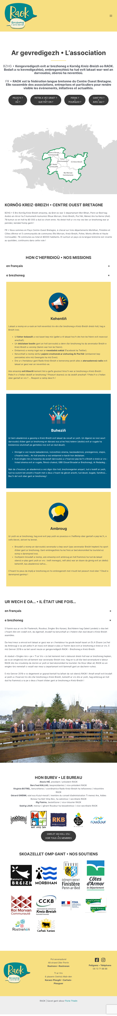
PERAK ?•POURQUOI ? (75, 100)
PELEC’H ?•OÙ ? (18, 100)
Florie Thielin (71, 1001)
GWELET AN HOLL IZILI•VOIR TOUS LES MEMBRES (58, 836)
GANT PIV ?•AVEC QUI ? (98, 100)
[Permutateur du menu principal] (111, 16)
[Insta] (103, 960)
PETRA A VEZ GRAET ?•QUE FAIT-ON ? (46, 100)
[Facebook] (97, 960)
